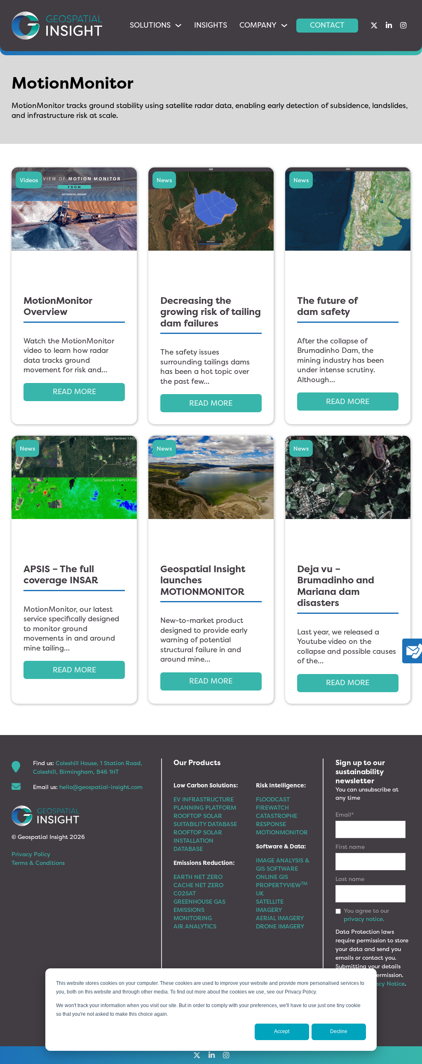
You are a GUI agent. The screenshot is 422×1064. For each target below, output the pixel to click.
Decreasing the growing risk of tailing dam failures (210, 311)
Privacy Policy (31, 854)
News (164, 180)
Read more (74, 392)
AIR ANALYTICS (194, 926)
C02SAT (184, 893)
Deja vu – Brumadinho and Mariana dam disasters (335, 585)
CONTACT (327, 25)
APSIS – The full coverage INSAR (60, 574)
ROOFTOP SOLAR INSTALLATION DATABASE (197, 840)
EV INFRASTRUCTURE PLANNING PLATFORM (204, 803)
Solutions (150, 25)
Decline (338, 1031)
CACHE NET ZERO (198, 885)
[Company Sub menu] (284, 25)
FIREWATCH (272, 807)
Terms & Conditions (38, 863)
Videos (29, 180)
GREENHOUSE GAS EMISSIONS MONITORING (199, 909)
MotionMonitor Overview (57, 306)
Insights (210, 25)
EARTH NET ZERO (198, 877)
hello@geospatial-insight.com (101, 787)
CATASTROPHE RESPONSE (276, 820)
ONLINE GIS (272, 877)
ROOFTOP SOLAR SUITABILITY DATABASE (205, 820)
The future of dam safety (327, 306)
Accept (281, 1031)
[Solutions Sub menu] (178, 25)
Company (258, 25)
